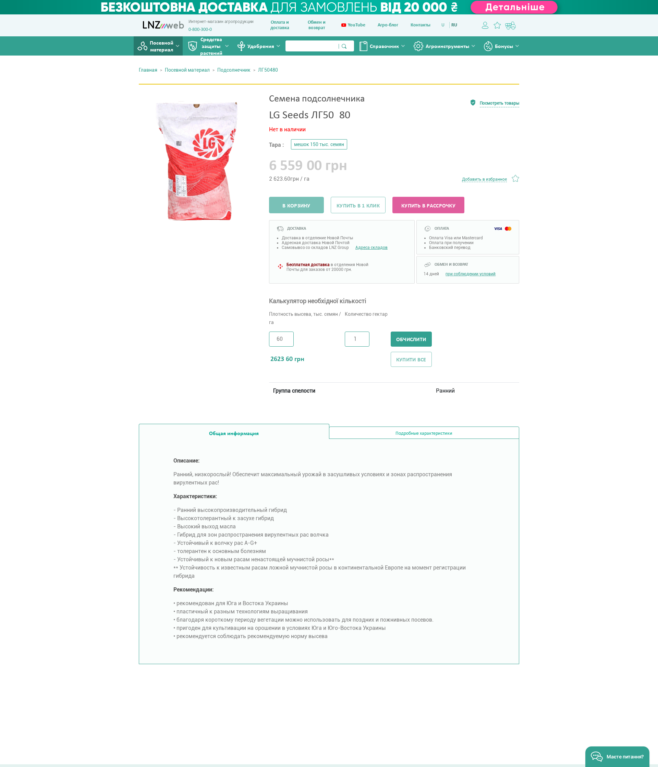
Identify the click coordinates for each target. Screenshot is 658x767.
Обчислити (411, 340)
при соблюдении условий (471, 274)
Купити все (411, 360)
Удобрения (260, 46)
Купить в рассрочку (428, 206)
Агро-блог (388, 25)
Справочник (384, 46)
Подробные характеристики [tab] (423, 433)
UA (444, 25)
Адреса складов (371, 247)
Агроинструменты (447, 46)
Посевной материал (161, 46)
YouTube (356, 25)
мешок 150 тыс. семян (319, 144)
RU (454, 25)
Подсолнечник (234, 70)
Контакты (420, 25)
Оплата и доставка (279, 25)
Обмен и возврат (317, 25)
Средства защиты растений (211, 46)
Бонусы (504, 46)
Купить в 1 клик (358, 206)
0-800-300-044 (202, 29)
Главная (148, 70)
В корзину (296, 206)
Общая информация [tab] (234, 433)
